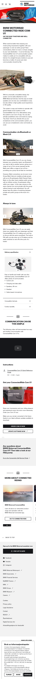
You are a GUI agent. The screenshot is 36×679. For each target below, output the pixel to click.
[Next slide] (31, 147)
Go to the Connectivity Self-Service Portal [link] (15, 458)
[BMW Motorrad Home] (27, 4)
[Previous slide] (6, 264)
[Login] (6, 3)
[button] (2, 4)
